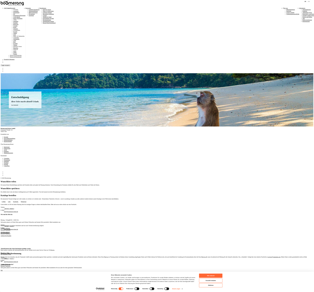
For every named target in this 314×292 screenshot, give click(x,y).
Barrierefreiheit (8, 141)
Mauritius (15, 48)
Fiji (14, 14)
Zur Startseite (14, 105)
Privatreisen (32, 14)
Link (9, 201)
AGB (5, 150)
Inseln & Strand (47, 9)
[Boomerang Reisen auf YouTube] (5, 175)
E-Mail (4, 201)
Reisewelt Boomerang (15, 57)
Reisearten (28, 8)
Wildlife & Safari (47, 17)
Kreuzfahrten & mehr (48, 18)
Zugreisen (31, 15)
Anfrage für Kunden (6, 235)
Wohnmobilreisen (33, 11)
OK (2, 270)
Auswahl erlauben (211, 280)
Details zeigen (176, 288)
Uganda (15, 26)
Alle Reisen (7, 8)
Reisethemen (42, 8)
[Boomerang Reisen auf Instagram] (4, 173)
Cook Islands (16, 17)
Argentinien (16, 39)
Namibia (15, 23)
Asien (14, 51)
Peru (14, 42)
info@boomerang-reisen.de (11, 211)
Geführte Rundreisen (34, 9)
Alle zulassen (211, 275)
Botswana (15, 24)
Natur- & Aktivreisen (48, 11)
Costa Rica (16, 37)
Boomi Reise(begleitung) (49, 23)
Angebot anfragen (5, 232)
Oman (14, 52)
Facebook (15, 201)
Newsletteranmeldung (9, 138)
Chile (14, 40)
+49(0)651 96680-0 (9, 208)
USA (14, 34)
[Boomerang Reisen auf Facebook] (4, 172)
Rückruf (3, 233)
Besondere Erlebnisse (48, 14)
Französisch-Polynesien (19, 15)
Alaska (15, 33)
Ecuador (15, 43)
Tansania (15, 28)
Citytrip (45, 15)
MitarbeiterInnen (8, 140)
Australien (16, 11)
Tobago (15, 45)
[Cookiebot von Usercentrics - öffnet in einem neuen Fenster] (100, 289)
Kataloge (6, 151)
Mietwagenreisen (33, 12)
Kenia (14, 27)
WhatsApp (23, 201)
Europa (15, 54)
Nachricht (7, 233)
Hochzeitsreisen (47, 20)
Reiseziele (12, 8)
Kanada (15, 31)
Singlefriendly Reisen (48, 21)
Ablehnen (211, 285)
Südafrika (15, 21)
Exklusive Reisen (47, 12)
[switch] (137, 288)
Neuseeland (16, 12)
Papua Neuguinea (17, 18)
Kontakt (9, 59)
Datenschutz (7, 148)
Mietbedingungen (8, 153)
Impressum (7, 147)
